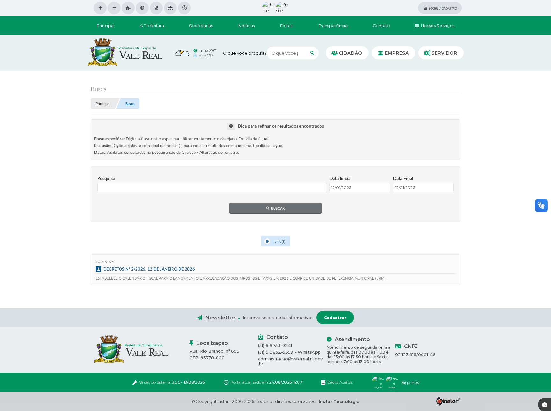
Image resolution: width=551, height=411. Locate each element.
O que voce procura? (245, 53)
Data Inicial (340, 178)
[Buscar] (312, 53)
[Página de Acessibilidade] (184, 8)
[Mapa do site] (170, 8)
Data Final (403, 178)
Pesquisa (106, 178)
